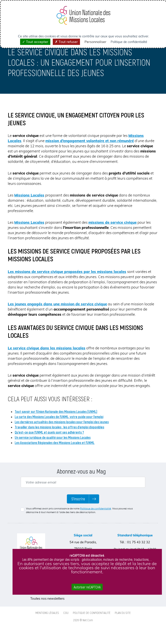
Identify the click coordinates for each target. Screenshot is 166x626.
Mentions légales (47, 613)
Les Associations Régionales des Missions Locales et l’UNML (54, 443)
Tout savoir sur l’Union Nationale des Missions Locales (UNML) (56, 411)
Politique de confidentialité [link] (129, 42)
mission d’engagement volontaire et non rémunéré (89, 140)
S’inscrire (78, 498)
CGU (66, 613)
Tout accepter (36, 42)
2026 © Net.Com (83, 620)
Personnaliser (95, 42)
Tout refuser (68, 42)
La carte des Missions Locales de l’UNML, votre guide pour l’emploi (59, 417)
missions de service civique (112, 222)
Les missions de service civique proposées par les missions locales (67, 271)
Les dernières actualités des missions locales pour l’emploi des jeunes (62, 422)
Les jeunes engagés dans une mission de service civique (57, 304)
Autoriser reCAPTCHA (87, 587)
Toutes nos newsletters (47, 598)
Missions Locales (29, 195)
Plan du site (123, 613)
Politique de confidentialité (95, 508)
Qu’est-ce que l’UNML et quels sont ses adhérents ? (49, 432)
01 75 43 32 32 (138, 542)
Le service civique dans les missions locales (46, 348)
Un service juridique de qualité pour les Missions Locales (53, 437)
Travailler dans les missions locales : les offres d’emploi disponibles (59, 427)
